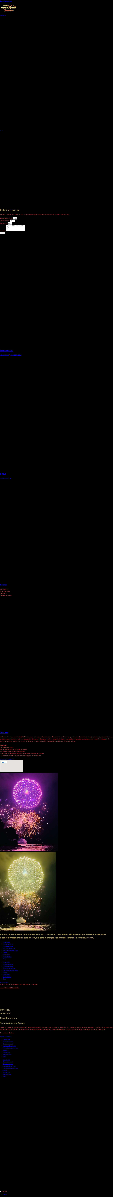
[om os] (56, 728)
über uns (4, 733)
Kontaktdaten (7, 957)
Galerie (5, 952)
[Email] (56, 470)
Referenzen (6, 954)
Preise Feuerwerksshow (10, 950)
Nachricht (3, 231)
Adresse (3, 585)
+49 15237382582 (15, 355)
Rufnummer (4, 223)
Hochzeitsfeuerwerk (9, 948)
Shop (4, 959)
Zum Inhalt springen (6, 1)
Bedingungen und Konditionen (9, 988)
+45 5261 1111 (4, 355)
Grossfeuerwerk (8, 944)
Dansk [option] (5, 1194)
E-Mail (3, 474)
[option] (58, 1195)
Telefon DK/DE (6, 351)
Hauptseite (6, 942)
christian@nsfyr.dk (5, 478)
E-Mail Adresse (5, 221)
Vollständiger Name (6, 218)
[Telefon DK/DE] (56, 346)
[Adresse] (56, 580)
